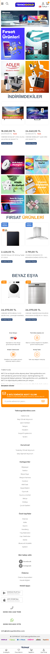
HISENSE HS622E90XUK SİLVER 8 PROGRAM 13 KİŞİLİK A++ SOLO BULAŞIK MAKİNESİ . (36, 314)
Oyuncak (25, 491)
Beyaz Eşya (25, 474)
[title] (13, 44)
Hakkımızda (25, 416)
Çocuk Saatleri (25, 505)
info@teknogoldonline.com (12, 631)
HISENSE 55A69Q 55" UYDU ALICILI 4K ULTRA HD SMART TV (36, 138)
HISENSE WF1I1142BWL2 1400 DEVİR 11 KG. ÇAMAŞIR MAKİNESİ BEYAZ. (12, 314)
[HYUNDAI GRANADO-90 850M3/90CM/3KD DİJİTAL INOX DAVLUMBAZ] (13, 234)
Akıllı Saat (25, 484)
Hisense (25, 519)
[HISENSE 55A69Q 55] (37, 113)
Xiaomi (25, 526)
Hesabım (25, 430)
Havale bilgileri (25, 580)
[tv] (25, 19)
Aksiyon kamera (25, 477)
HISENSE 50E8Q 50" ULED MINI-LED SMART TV (12, 138)
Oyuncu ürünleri (25, 495)
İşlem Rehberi (25, 423)
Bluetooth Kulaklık (25, 543)
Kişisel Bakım (25, 488)
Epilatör (25, 547)
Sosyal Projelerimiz (25, 433)
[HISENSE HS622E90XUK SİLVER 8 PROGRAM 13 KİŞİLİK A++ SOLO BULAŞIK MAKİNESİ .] (37, 292)
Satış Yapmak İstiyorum (25, 454)
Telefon (25, 470)
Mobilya (25, 502)
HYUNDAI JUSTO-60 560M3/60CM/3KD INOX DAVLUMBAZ (33, 259)
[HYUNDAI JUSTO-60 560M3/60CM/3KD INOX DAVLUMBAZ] (37, 234)
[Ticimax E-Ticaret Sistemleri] (25, 647)
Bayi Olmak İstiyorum (25, 419)
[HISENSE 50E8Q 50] (13, 113)
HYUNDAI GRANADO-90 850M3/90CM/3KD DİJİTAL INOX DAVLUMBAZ (12, 256)
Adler (25, 522)
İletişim (25, 426)
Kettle (25, 540)
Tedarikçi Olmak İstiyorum (25, 450)
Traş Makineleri (25, 533)
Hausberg (25, 529)
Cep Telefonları (25, 536)
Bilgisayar (25, 467)
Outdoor (25, 481)
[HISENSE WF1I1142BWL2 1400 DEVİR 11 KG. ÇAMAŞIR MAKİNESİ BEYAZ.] (13, 292)
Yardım (25, 437)
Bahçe (25, 498)
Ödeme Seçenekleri (25, 577)
